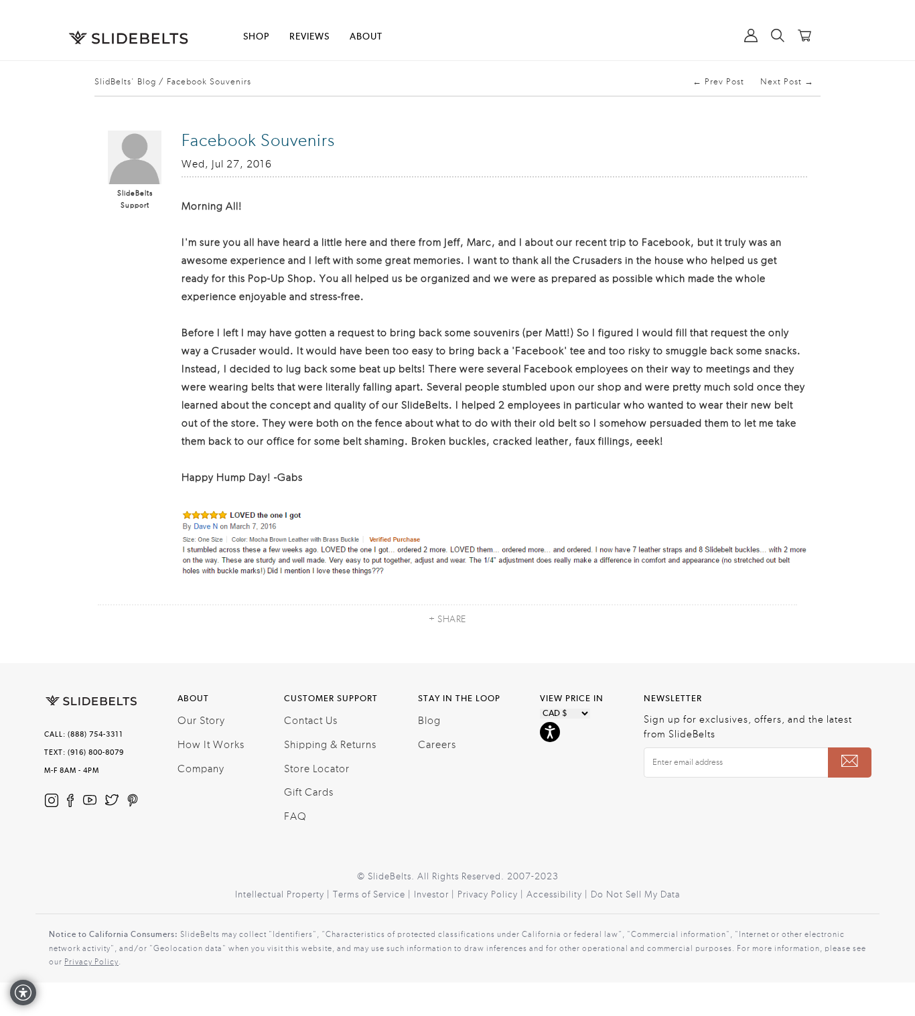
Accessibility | (558, 894)
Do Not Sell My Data (635, 894)
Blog (429, 720)
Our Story (201, 720)
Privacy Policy (91, 962)
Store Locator (317, 769)
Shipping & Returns (330, 744)
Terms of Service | (373, 894)
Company (201, 769)
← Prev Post (718, 81)
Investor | (436, 894)
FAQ (295, 816)
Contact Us (311, 720)
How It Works (211, 744)
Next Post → (787, 81)
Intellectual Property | (284, 894)
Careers (437, 744)
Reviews (309, 37)
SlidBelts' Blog (125, 81)
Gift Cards (309, 792)
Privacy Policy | (492, 894)
